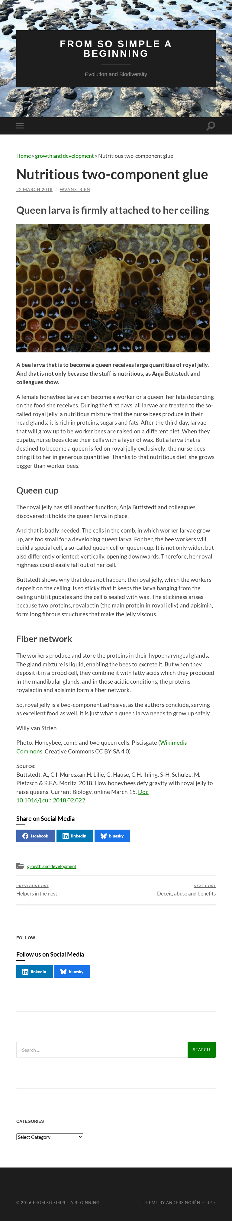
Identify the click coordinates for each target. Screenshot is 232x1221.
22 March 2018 (34, 189)
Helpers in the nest (36, 889)
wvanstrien (75, 189)
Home (23, 155)
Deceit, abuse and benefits (186, 889)
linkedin (78, 835)
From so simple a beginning (116, 48)
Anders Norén (183, 1202)
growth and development (64, 155)
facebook (39, 835)
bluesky (116, 835)
